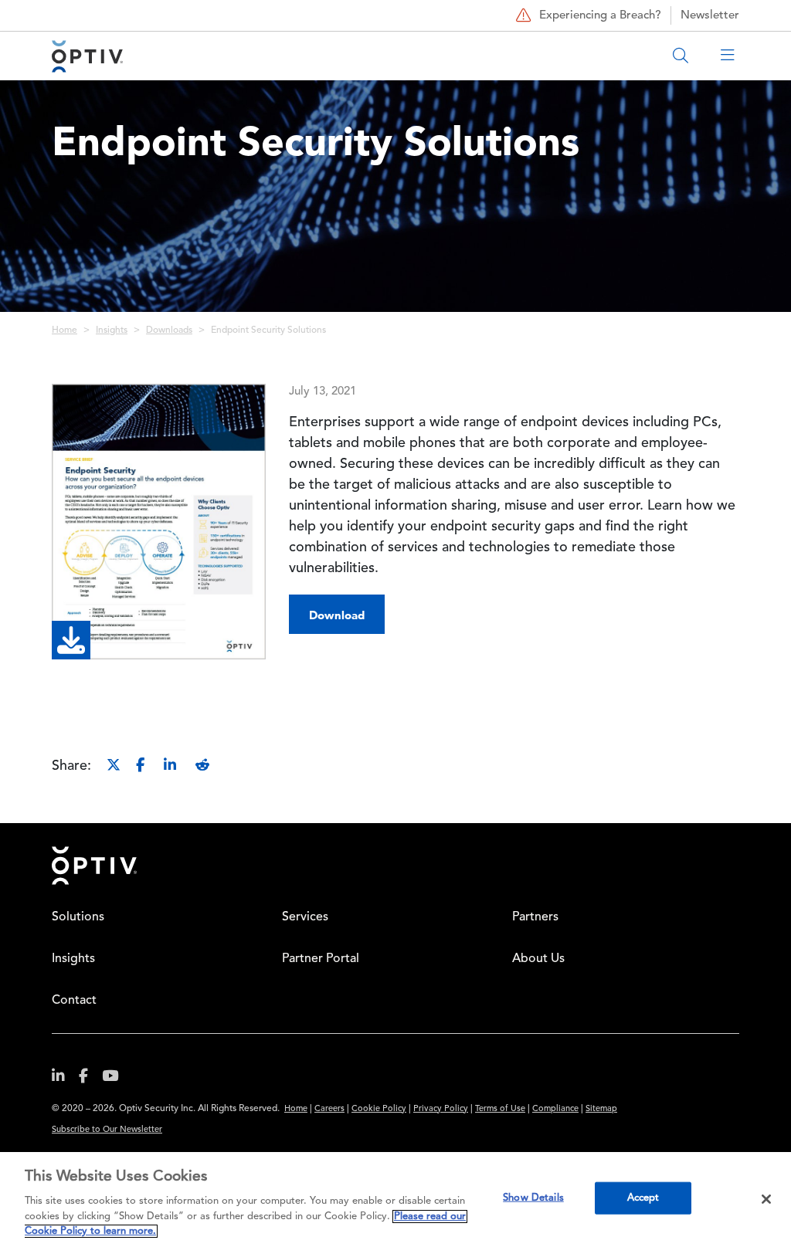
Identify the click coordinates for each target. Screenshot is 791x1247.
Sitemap (601, 1109)
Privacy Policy (440, 1109)
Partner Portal (320, 959)
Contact (74, 1001)
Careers (329, 1109)
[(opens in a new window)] (64, 1079)
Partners (535, 917)
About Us (538, 959)
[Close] (766, 1199)
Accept (643, 1198)
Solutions (78, 917)
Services (305, 917)
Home (64, 330)
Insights (111, 330)
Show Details (533, 1198)
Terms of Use (500, 1109)
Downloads (169, 330)
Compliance (555, 1109)
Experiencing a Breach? (600, 16)
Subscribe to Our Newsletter (107, 1130)
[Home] (87, 56)
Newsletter (710, 16)
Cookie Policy (378, 1109)
